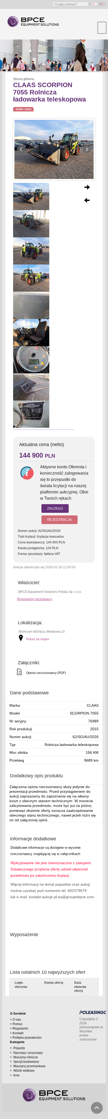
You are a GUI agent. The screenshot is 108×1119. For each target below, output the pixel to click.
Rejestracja (59, 520)
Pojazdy (19, 1048)
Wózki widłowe (24, 1070)
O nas (17, 1019)
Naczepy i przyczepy (28, 1053)
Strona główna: (24, 79)
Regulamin (20, 1028)
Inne (16, 1075)
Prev (21, 149)
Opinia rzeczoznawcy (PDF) (46, 673)
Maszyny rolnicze (25, 1057)
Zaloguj (55, 508)
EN (102, 4)
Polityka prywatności (27, 1037)
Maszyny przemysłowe (29, 1066)
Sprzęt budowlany (26, 1062)
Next (87, 149)
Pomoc (18, 1024)
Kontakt (18, 1033)
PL (94, 4)
